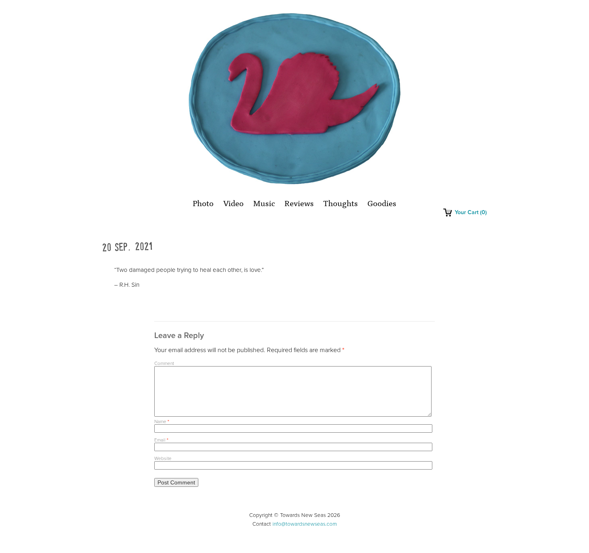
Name (161, 421)
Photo (203, 202)
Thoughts (340, 202)
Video (233, 202)
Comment (164, 363)
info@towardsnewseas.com (304, 524)
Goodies (381, 202)
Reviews (299, 202)
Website (162, 458)
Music (264, 202)
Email (161, 440)
